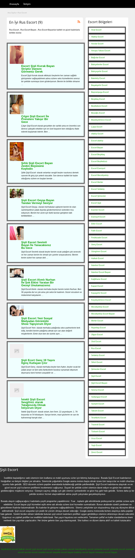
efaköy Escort (97, 134)
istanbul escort (45, 552)
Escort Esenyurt (98, 168)
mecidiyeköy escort (84, 549)
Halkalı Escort (97, 258)
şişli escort (37, 549)
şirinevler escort (101, 549)
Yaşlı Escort (96, 445)
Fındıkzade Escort (99, 237)
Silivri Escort (96, 362)
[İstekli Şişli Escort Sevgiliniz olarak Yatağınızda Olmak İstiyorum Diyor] (17, 396)
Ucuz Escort (96, 438)
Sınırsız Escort (97, 390)
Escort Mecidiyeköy (99, 175)
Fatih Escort (96, 231)
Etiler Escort (96, 224)
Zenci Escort (96, 452)
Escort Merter (97, 182)
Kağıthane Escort (99, 279)
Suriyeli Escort (97, 404)
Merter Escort (97, 321)
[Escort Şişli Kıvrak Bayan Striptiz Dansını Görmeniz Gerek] (17, 63)
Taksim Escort (97, 411)
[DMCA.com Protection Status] (7, 542)
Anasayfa (14, 4)
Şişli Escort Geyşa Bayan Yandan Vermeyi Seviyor (37, 202)
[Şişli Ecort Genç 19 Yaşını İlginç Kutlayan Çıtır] (17, 357)
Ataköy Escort (97, 37)
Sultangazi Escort (99, 397)
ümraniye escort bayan (106, 552)
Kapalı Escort (97, 286)
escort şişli (15, 487)
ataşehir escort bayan (63, 552)
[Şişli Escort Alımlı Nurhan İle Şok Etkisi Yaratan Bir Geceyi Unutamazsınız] (17, 277)
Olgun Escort (97, 334)
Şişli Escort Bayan (99, 383)
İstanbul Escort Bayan (101, 272)
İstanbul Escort (97, 265)
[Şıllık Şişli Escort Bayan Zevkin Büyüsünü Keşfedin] (17, 160)
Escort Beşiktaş (98, 154)
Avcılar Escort (97, 44)
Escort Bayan (97, 147)
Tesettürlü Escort (98, 418)
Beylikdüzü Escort (99, 106)
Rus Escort (96, 348)
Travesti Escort (97, 424)
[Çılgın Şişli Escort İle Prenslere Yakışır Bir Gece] (17, 113)
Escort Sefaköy (98, 189)
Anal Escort (96, 30)
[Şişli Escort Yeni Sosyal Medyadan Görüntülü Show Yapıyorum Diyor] (17, 315)
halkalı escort (25, 549)
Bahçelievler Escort (99, 64)
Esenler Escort (97, 210)
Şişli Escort (96, 376)
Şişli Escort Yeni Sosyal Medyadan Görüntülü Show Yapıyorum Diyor (36, 321)
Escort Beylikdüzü (99, 161)
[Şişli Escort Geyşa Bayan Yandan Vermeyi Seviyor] (17, 197)
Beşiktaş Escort (98, 99)
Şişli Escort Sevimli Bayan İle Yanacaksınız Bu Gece (36, 245)
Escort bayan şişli (22, 504)
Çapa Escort (96, 127)
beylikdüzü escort (9, 549)
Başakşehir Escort (99, 85)
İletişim (27, 4)
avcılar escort (31, 552)
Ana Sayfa (12, 13)
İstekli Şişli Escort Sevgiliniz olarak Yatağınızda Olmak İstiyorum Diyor (33, 403)
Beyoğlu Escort (98, 113)
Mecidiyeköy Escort (99, 307)
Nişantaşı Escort (98, 327)
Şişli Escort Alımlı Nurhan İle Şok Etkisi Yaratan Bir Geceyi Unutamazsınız (38, 282)
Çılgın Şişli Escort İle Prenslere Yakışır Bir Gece (35, 119)
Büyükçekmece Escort (101, 120)
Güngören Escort (98, 251)
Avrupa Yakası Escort (100, 50)
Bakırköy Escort (98, 78)
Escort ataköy (97, 141)
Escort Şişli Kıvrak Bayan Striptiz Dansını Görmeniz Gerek (37, 68)
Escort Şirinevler (98, 196)
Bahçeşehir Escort (99, 71)
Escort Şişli (96, 203)
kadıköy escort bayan (84, 552)
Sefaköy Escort (98, 355)
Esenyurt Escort (98, 217)
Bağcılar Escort (98, 57)
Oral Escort (96, 341)
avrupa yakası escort (64, 549)
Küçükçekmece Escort (101, 300)
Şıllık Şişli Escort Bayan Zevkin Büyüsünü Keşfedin (37, 166)
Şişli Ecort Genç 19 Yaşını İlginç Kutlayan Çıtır (38, 362)
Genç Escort (96, 244)
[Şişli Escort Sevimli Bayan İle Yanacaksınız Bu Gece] (17, 239)
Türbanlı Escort (98, 431)
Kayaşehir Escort (98, 293)
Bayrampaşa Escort (100, 92)
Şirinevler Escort (98, 369)
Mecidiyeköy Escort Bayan (103, 314)
